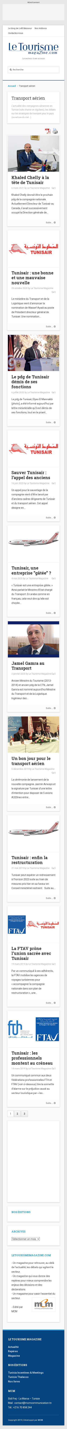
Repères (13, 1351)
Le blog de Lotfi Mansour (20, 28)
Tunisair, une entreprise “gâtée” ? (31, 570)
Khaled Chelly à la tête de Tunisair (30, 180)
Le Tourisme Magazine (38, 188)
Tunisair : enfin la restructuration (29, 860)
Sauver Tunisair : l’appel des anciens (30, 475)
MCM (40, 1420)
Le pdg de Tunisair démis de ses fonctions (30, 381)
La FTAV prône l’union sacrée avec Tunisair (31, 953)
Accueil (12, 86)
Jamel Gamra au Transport (27, 666)
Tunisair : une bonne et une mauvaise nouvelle (32, 277)
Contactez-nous (15, 33)
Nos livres (14, 1381)
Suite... (50, 222)
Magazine (14, 1355)
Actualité (13, 1347)
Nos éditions (41, 28)
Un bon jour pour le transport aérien (31, 761)
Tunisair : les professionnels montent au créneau (32, 1058)
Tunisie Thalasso (18, 1377)
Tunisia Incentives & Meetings (26, 1372)
